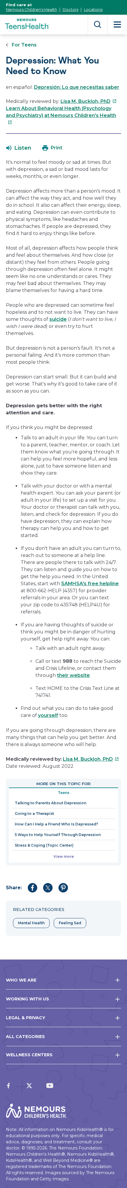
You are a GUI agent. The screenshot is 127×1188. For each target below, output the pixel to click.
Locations (93, 9)
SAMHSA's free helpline (90, 583)
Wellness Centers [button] (29, 1054)
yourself (48, 715)
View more (63, 856)
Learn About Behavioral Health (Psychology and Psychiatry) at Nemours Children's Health (61, 115)
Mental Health (31, 923)
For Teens (24, 45)
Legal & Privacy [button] (25, 1017)
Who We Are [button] (21, 980)
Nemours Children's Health (31, 9)
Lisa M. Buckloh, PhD (89, 101)
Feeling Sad (70, 923)
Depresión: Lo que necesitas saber (76, 87)
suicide (58, 319)
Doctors (70, 9)
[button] (18, 147)
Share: (14, 887)
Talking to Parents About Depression (50, 803)
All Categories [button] (25, 1036)
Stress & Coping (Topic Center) (44, 845)
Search (98, 24)
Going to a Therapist (34, 813)
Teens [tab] (63, 792)
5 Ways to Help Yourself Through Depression (58, 834)
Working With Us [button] (27, 999)
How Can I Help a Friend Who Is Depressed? (56, 824)
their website (73, 675)
